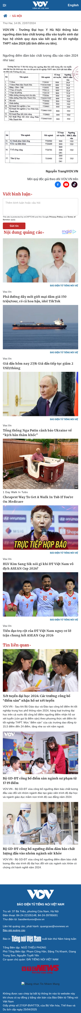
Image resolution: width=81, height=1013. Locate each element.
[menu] (7, 5)
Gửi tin (14, 225)
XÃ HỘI (17, 16)
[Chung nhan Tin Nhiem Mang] (40, 984)
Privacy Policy (56, 217)
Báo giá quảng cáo (14, 930)
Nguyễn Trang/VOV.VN (62, 171)
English (73, 5)
